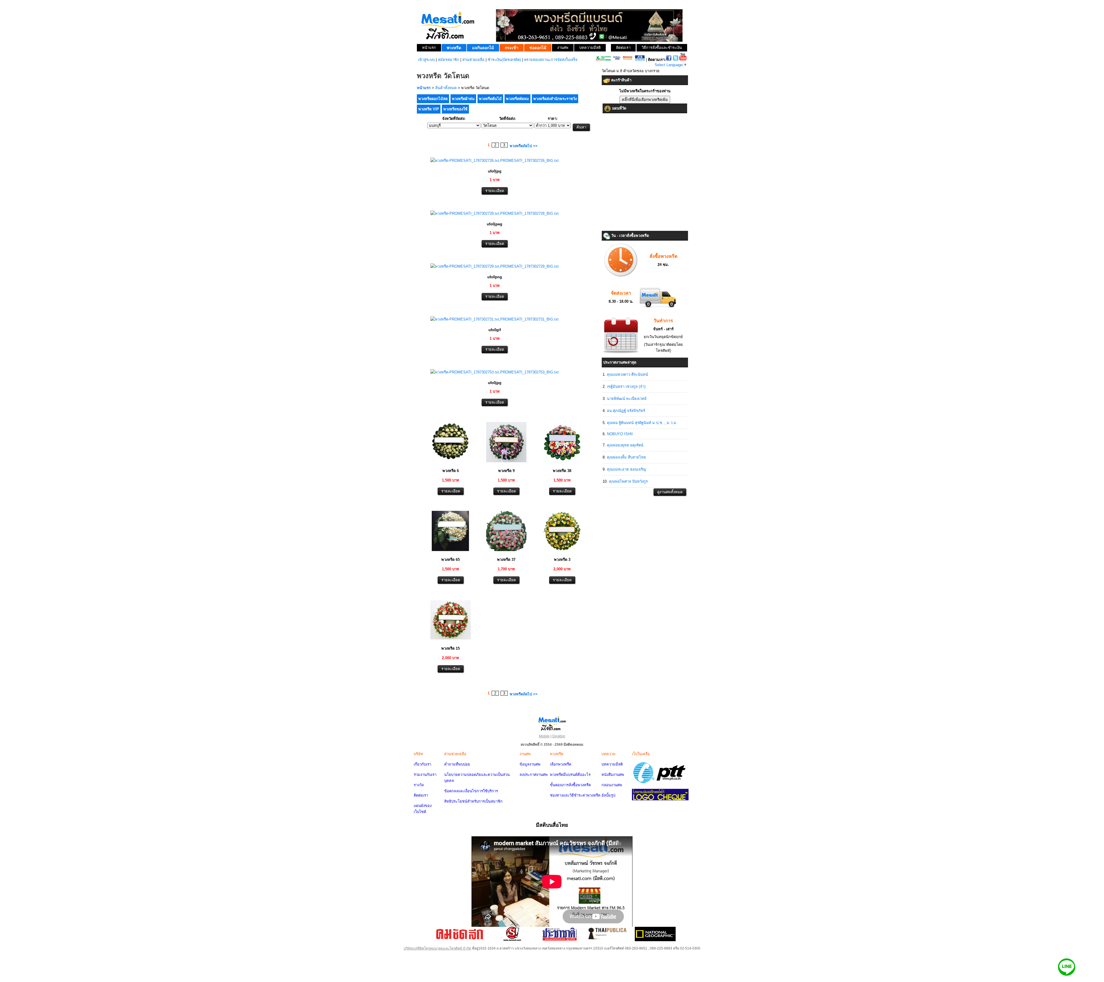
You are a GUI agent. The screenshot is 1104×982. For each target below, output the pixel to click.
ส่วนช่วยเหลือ (473, 59)
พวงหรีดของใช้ (455, 109)
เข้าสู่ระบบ (426, 59)
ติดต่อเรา (421, 795)
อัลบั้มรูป (608, 795)
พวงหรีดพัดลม (517, 99)
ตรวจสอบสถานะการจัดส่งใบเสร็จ (551, 59)
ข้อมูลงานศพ (530, 764)
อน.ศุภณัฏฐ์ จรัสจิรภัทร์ (626, 410)
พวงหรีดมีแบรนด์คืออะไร (570, 774)
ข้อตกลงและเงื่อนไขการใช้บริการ (471, 791)
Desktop (558, 736)
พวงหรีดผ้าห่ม (463, 99)
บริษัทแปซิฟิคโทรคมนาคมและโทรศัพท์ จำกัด (437, 948)
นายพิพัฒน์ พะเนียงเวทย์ (627, 398)
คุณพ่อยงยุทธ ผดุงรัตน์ (625, 445)
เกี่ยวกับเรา (422, 764)
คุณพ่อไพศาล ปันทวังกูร (628, 481)
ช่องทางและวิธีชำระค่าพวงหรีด (575, 795)
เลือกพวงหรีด (560, 764)
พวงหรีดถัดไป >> (524, 146)
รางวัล (419, 785)
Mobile (544, 736)
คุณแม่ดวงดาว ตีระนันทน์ (627, 374)
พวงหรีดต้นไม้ (490, 99)
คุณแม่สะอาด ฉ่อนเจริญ (626, 469)
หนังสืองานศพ (612, 774)
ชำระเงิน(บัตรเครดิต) (504, 59)
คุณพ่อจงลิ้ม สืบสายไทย (626, 457)
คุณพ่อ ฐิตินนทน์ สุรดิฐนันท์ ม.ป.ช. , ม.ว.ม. (642, 423)
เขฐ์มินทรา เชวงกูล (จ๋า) (626, 386)
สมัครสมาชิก (448, 59)
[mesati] (552, 723)
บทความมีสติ (612, 764)
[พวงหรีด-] (494, 160)
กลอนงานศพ (611, 785)
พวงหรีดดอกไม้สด (433, 99)
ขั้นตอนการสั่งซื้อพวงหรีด (570, 785)
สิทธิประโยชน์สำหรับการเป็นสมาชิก (473, 801)
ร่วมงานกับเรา (425, 774)
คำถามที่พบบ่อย (457, 764)
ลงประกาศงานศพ (534, 774)
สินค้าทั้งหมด (446, 88)
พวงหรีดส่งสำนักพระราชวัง (555, 99)
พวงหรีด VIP (428, 109)
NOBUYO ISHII (620, 434)
